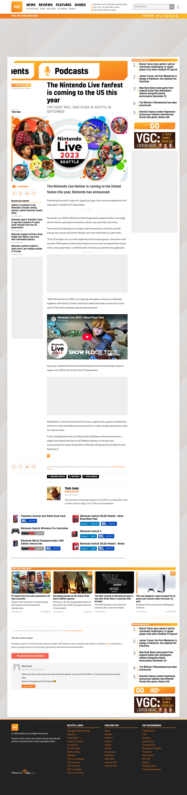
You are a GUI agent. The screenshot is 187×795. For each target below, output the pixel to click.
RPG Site (146, 758)
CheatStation (148, 730)
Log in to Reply (28, 686)
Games (108, 748)
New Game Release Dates (104, 10)
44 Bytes (28, 771)
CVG (144, 734)
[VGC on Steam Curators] (177, 16)
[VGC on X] (164, 16)
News (30, 5)
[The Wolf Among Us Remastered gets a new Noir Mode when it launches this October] (114, 582)
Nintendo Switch (80, 243)
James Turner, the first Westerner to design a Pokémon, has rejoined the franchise (158, 79)
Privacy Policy (73, 748)
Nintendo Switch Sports (108, 444)
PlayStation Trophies (152, 748)
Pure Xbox (147, 751)
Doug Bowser (117, 247)
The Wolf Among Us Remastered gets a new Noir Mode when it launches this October (114, 599)
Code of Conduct (75, 741)
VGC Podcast (73, 765)
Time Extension (149, 765)
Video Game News (22, 85)
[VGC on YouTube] (170, 16)
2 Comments (45, 612)
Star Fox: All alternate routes (106, 7)
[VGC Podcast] (161, 16)
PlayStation (32, 9)
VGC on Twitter (74, 769)
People (108, 744)
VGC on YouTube (75, 772)
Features (63, 5)
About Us (71, 734)
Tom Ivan (16, 112)
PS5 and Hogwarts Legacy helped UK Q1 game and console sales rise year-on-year (156, 599)
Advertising (72, 737)
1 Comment (22, 186)
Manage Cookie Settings (78, 730)
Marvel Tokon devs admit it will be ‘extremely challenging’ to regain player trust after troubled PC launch (158, 67)
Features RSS (111, 762)
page (108, 643)
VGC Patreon (73, 762)
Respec (145, 762)
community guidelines (73, 630)
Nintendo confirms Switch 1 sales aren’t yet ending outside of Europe (26, 248)
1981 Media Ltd (21, 733)
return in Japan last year (82, 200)
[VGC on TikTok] (173, 16)
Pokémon (86, 440)
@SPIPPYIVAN (71, 495)
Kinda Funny (148, 741)
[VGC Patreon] (158, 16)
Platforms (109, 755)
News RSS (109, 758)
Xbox (42, 9)
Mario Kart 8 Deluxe (88, 436)
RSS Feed (71, 755)
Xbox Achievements (151, 769)
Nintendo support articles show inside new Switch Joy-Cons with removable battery (26, 237)
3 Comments (170, 611)
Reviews (46, 5)
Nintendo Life (148, 744)
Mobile (72, 9)
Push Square (148, 755)
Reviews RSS (110, 765)
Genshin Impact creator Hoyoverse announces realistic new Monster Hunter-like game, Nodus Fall (157, 115)
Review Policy (73, 751)
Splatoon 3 (52, 449)
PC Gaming (62, 9)
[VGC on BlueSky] (167, 16)
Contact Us (72, 744)
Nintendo (51, 9)
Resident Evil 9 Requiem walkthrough (110, 4)
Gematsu (146, 737)
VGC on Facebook (75, 758)
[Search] (171, 7)
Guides (80, 5)
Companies (110, 751)
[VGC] (16, 6)
